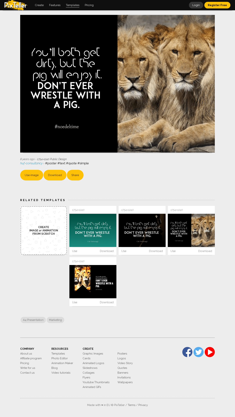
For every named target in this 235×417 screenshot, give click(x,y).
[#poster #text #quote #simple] (92, 230)
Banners (123, 372)
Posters (122, 353)
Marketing (55, 320)
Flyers (86, 377)
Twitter (199, 352)
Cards (86, 358)
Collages (88, 372)
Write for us (27, 368)
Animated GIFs (92, 387)
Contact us (27, 372)
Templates (58, 353)
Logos (122, 358)
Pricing (24, 363)
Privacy (143, 405)
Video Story (125, 363)
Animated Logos (93, 363)
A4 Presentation (33, 320)
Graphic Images (93, 353)
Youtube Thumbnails (96, 382)
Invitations (124, 377)
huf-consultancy (31, 163)
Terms (131, 405)
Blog (54, 368)
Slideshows (90, 368)
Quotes (122, 368)
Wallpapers (125, 382)
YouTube (210, 352)
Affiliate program (31, 358)
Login (196, 5)
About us (26, 353)
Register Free (217, 5)
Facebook (187, 352)
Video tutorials (60, 372)
